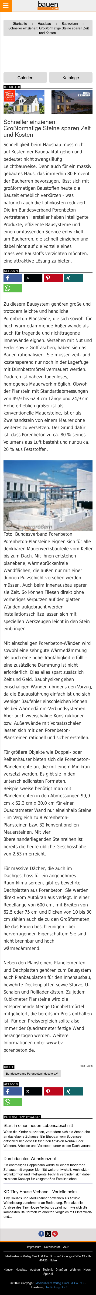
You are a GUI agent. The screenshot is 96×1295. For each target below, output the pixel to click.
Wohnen (75, 1269)
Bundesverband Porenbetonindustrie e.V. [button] (32, 1073)
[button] (12, 278)
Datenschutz (52, 1247)
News (87, 1269)
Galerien (25, 77)
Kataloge (70, 77)
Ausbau (35, 1269)
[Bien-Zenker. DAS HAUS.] (72, 102)
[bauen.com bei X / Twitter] (48, 1233)
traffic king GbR (56, 1287)
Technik (48, 1269)
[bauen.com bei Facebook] (41, 1233)
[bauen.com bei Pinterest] (55, 1233)
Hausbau (21, 1269)
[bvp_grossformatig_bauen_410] (48, 495)
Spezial (48, 1274)
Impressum (34, 1247)
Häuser (8, 1269)
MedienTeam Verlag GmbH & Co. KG (59, 1283)
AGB (66, 1247)
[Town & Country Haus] (24, 102)
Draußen (61, 1269)
